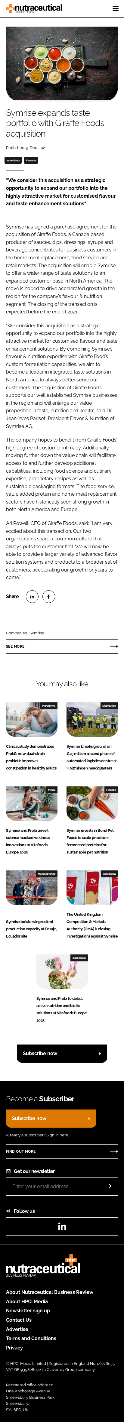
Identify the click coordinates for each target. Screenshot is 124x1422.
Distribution (109, 705)
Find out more (21, 1151)
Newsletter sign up (28, 1310)
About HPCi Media (27, 1301)
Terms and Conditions (31, 1338)
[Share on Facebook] (48, 596)
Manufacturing (46, 873)
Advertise (17, 1329)
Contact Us (19, 1320)
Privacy (14, 1348)
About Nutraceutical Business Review (49, 1292)
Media (51, 789)
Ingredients (13, 160)
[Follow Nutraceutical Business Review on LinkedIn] (62, 1228)
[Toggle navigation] (115, 8)
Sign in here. (57, 1135)
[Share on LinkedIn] (32, 596)
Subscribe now (40, 1053)
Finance (31, 160)
